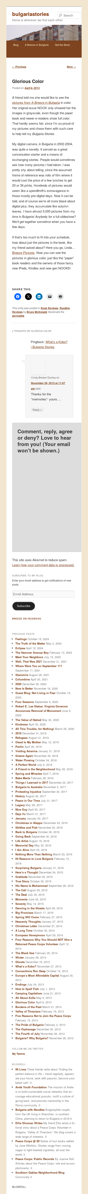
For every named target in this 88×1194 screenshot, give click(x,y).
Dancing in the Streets (30, 908)
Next (71, 67)
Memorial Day (24, 845)
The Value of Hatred (28, 720)
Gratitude (21, 877)
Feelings (21, 639)
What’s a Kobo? (25, 966)
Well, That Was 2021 (28, 661)
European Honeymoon (30, 935)
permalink (18, 316)
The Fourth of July (27, 1034)
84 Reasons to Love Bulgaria (34, 859)
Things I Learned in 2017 (31, 782)
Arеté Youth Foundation (31, 1087)
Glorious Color (25, 1002)
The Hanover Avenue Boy (32, 653)
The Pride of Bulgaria (29, 1025)
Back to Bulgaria (26, 832)
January (20, 818)
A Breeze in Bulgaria (37, 44)
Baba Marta (22, 778)
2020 (18, 684)
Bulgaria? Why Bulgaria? (31, 1038)
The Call (20, 890)
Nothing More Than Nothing (33, 854)
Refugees (21, 738)
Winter (19, 957)
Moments (21, 899)
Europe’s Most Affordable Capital (37, 975)
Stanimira (21, 675)
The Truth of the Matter (30, 643)
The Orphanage (25, 1029)
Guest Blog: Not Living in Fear (35, 693)
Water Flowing (24, 760)
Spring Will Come (27, 917)
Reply (37, 409)
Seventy (20, 904)
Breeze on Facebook (26, 618)
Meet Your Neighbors (29, 657)
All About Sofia (25, 998)
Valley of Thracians (28, 1011)
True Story (22, 881)
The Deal (21, 895)
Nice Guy (21, 809)
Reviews (17, 312)
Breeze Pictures (23, 252)
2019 (18, 733)
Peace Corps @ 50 (27, 1141)
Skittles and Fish (26, 827)
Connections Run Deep (30, 971)
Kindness (21, 724)
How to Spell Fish (27, 989)
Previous (19, 67)
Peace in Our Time (27, 800)
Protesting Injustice (28, 792)
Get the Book (62, 44)
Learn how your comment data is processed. (43, 565)
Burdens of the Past (28, 1007)
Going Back (23, 836)
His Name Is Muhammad (31, 886)
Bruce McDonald (37, 312)
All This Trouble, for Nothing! (34, 729)
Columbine (22, 679)
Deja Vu (20, 814)
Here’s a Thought (26, 872)
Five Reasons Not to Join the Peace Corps (43, 1016)
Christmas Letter (26, 926)
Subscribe (23, 606)
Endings (20, 984)
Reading (65, 308)
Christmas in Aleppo (29, 823)
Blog (16, 44)
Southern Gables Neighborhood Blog (40, 1172)
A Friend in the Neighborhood (35, 769)
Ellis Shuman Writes (29, 1123)
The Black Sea (24, 953)
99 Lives (20, 1069)
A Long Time (23, 930)
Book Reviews (49, 308)
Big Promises (24, 913)
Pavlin (19, 747)
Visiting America (26, 751)
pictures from (36, 102)
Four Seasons (24, 702)
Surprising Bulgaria (28, 868)
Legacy (20, 805)
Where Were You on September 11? (38, 666)
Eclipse (20, 648)
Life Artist (21, 841)
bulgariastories (30, 13)
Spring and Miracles (28, 774)
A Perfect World (25, 765)
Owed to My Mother (28, 742)
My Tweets (18, 1054)
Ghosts (20, 962)
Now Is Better (24, 688)
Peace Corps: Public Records (34, 1159)
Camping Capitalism (28, 993)
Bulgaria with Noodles (30, 1110)
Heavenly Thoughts (28, 921)
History (20, 796)
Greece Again (24, 756)
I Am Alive (22, 850)
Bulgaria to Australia (29, 787)
